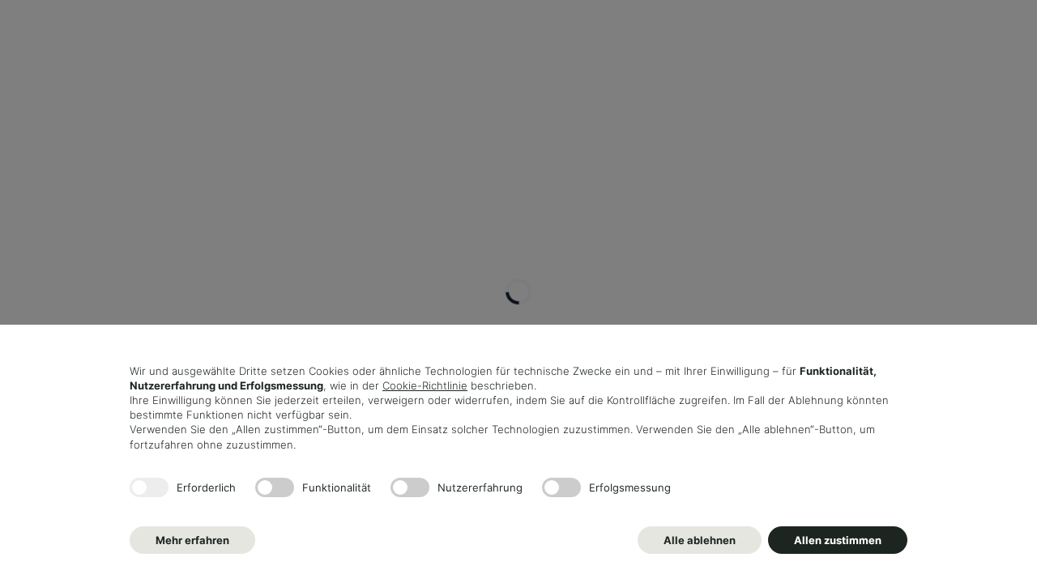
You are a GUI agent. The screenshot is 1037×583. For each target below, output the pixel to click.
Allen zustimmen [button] (837, 540)
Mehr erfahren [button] (192, 540)
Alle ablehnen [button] (700, 540)
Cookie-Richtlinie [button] (424, 385)
